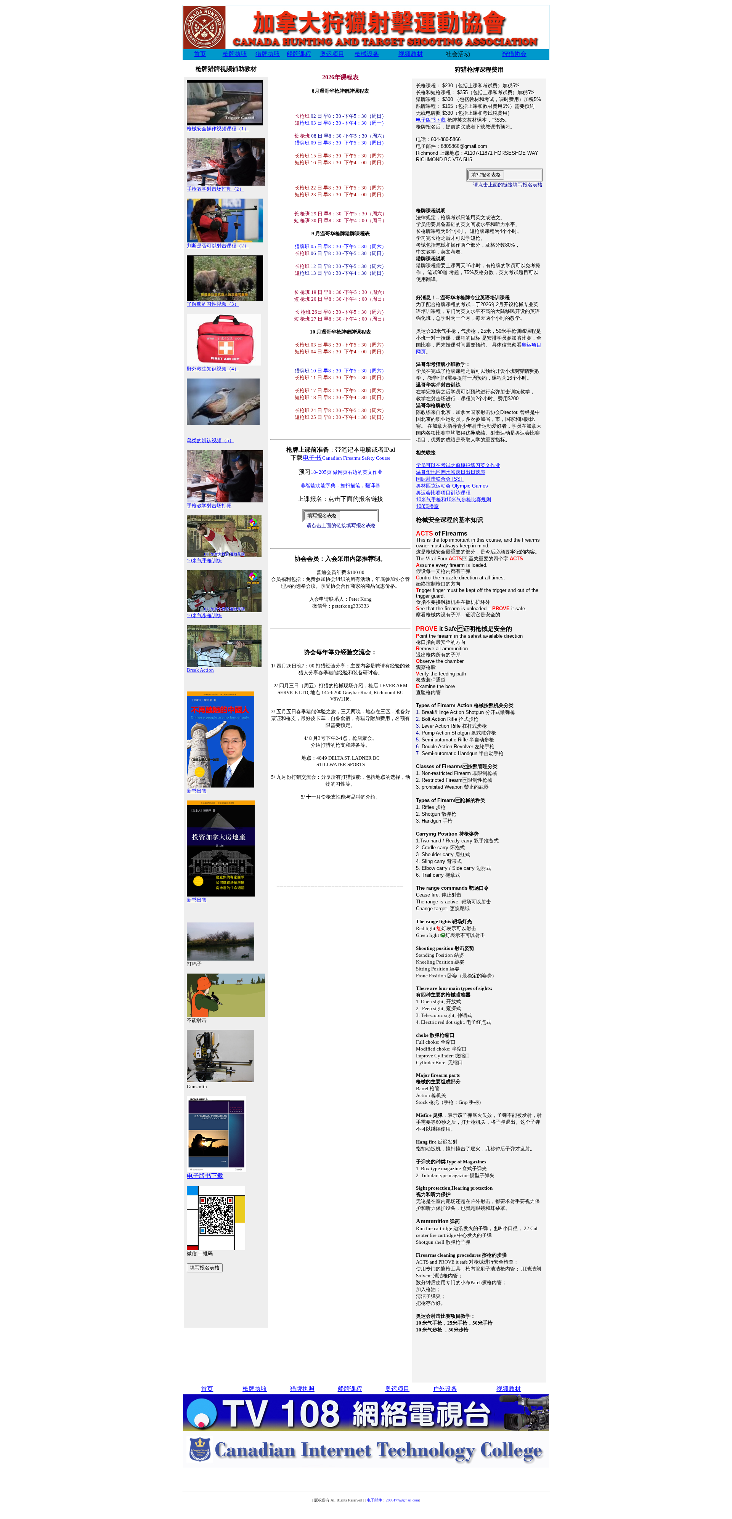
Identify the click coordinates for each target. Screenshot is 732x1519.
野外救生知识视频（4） (213, 369)
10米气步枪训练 (204, 615)
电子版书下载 (205, 1176)
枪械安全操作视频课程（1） (218, 129)
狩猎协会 (514, 54)
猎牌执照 (267, 54)
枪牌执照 (235, 54)
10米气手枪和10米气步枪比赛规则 (453, 499)
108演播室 (427, 506)
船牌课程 (299, 54)
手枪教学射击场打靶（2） (215, 189)
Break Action (200, 670)
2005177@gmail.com (402, 1500)
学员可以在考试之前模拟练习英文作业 (458, 465)
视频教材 (410, 54)
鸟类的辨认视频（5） (210, 440)
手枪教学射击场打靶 (209, 505)
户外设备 (445, 1389)
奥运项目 (332, 54)
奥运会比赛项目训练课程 (443, 493)
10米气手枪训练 (204, 560)
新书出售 (197, 791)
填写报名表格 (205, 1267)
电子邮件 (374, 1500)
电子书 (312, 457)
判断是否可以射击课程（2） (218, 246)
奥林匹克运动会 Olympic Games (452, 486)
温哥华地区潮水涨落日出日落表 (450, 472)
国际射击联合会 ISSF (440, 479)
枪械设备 (367, 54)
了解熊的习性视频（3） (213, 304)
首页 (200, 54)
